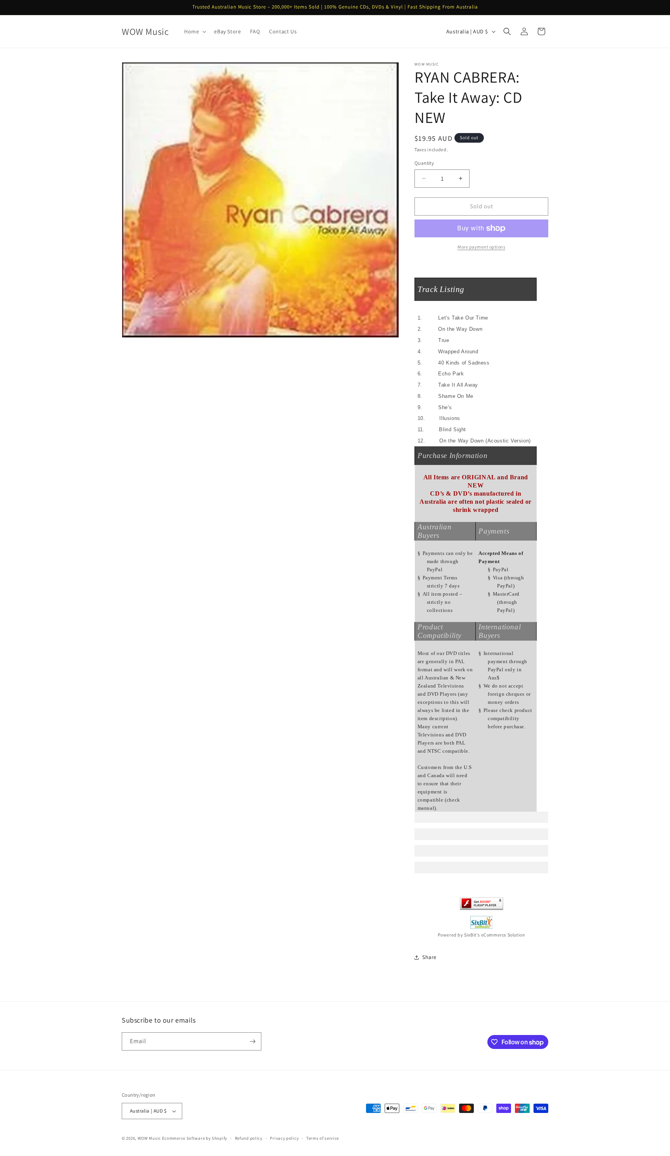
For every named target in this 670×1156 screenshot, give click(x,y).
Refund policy (248, 1138)
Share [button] (429, 957)
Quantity (424, 163)
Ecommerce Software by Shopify (194, 1138)
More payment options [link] (481, 247)
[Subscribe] (252, 1041)
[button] (194, 31)
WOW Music (149, 1138)
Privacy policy (284, 1138)
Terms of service (322, 1138)
